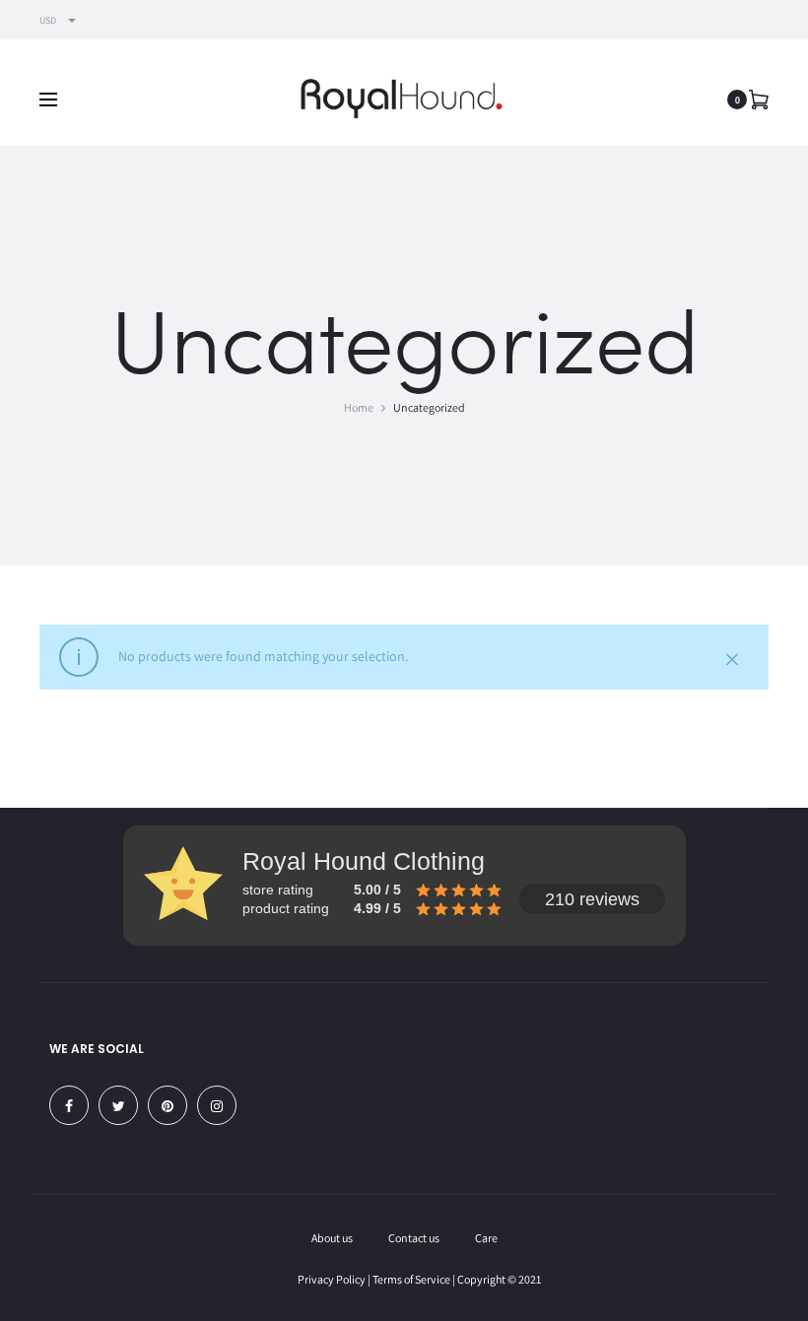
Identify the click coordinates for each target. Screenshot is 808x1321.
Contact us (413, 1237)
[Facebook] (69, 1105)
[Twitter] (118, 1105)
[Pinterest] (167, 1105)
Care (486, 1237)
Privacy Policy (332, 1279)
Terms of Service (411, 1279)
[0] (759, 99)
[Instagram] (216, 1105)
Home (358, 407)
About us (332, 1237)
